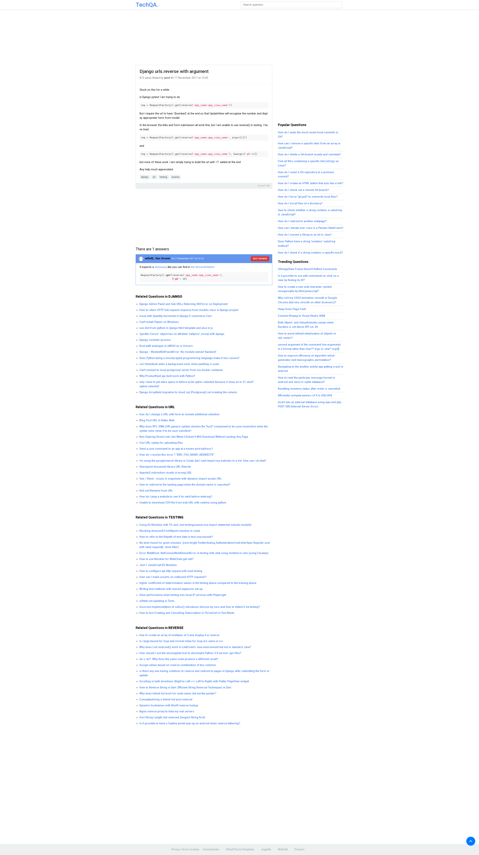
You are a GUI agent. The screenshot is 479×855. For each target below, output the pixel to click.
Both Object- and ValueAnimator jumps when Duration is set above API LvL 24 (306, 325)
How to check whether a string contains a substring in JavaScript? (310, 212)
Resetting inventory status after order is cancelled (309, 388)
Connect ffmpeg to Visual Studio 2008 (301, 315)
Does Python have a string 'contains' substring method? (306, 243)
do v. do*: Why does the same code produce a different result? (178, 659)
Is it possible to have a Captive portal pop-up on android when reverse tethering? (189, 723)
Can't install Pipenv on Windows (159, 322)
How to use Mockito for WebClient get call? (166, 559)
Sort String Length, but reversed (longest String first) (172, 717)
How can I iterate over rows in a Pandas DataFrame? (310, 228)
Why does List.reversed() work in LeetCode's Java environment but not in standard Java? (195, 647)
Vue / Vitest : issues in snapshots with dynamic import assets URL (180, 478)
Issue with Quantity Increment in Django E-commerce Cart (175, 316)
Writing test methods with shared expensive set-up (170, 589)
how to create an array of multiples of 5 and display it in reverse (179, 635)
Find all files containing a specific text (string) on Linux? (308, 163)
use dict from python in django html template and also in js (176, 328)
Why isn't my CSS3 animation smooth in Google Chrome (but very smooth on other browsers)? (307, 300)
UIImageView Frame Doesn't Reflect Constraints (307, 269)
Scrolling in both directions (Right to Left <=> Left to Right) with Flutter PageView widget (194, 681)
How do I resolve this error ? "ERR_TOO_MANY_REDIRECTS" (176, 454)
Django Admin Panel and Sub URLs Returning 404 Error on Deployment (183, 304)
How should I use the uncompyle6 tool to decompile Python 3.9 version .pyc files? (190, 653)
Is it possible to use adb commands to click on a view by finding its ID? (308, 278)
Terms (185, 849)
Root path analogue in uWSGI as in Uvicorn (166, 346)
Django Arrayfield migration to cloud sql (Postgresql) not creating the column (188, 392)
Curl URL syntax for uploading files (161, 442)
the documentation (202, 267)
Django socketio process (155, 340)
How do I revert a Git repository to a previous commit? (306, 174)
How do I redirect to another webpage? (302, 221)
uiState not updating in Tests (156, 601)
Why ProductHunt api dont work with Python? (167, 376)
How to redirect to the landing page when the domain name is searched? (184, 484)
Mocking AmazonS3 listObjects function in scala (169, 530)
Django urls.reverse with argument (174, 71)
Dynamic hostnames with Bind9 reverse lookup (168, 705)
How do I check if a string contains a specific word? (310, 252)
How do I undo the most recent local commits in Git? (308, 134)
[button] (470, 841)
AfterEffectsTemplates (240, 849)
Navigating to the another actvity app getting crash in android (310, 369)
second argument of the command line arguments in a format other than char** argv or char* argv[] (309, 347)
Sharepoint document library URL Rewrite (165, 466)
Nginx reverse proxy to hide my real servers (166, 711)
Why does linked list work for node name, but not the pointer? (177, 693)
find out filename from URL (156, 490)
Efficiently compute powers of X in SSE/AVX (305, 395)
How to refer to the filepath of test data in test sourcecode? (176, 536)
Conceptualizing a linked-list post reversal (165, 699)
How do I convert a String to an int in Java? (305, 234)
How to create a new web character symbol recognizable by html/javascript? (305, 289)
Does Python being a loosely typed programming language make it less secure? (189, 358)
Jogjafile (266, 849)
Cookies (194, 849)
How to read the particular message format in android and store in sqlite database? (306, 380)
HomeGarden (211, 849)
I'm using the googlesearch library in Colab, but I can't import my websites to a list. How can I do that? (202, 460)
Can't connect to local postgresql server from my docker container (181, 370)
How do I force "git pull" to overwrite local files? (308, 196)
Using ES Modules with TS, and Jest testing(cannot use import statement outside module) (195, 524)
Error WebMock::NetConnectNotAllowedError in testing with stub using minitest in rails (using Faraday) (204, 553)
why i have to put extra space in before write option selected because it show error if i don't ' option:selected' (196, 384)
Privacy (176, 849)
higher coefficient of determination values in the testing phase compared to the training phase (197, 583)
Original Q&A (263, 185)
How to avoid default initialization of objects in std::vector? (307, 336)
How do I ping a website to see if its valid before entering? (175, 496)
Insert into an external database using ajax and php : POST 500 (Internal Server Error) (310, 404)
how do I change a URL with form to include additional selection (179, 414)
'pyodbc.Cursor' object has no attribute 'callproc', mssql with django (181, 334)
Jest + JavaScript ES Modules (158, 565)
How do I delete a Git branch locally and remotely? (309, 154)
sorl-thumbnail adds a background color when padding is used (179, 364)
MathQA (283, 849)
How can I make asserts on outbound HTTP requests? (173, 577)
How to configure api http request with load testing (170, 571)
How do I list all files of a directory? (300, 203)
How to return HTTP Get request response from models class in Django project (188, 310)
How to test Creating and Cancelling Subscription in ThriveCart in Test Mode (186, 613)
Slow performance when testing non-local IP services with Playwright (182, 595)
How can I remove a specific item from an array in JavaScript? (309, 145)
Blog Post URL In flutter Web (156, 420)
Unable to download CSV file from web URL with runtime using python (182, 502)
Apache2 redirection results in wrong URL (165, 472)
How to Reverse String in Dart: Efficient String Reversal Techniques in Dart (185, 687)
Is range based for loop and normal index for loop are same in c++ (181, 641)
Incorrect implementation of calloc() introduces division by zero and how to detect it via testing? (199, 607)
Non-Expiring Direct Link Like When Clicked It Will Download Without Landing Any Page (193, 436)
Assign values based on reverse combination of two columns (177, 665)
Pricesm (299, 849)
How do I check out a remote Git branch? (303, 190)
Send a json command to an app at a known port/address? (176, 448)
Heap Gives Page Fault (292, 309)
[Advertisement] (239, 37)
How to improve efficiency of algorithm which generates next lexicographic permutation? (306, 358)
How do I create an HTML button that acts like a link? (310, 183)
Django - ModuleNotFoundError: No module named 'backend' (177, 352)
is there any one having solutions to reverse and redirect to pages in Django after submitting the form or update (204, 673)
